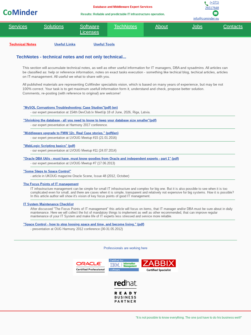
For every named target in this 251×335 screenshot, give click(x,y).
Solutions (54, 26)
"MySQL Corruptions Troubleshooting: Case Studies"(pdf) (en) (70, 107)
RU (224, 10)
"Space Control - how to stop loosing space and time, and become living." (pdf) (83, 224)
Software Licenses (89, 29)
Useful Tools (104, 44)
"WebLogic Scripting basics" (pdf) (49, 146)
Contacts (233, 26)
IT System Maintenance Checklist (48, 204)
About (161, 26)
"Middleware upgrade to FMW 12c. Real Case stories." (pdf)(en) (70, 133)
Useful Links (64, 44)
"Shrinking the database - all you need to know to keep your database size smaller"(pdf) (89, 120)
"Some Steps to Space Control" (47, 171)
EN (242, 10)
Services (18, 26)
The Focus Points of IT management (50, 184)
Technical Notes (22, 44)
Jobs (197, 26)
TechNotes (125, 26)
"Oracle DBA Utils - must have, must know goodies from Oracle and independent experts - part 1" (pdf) (101, 158)
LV (234, 10)
